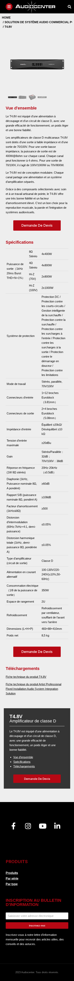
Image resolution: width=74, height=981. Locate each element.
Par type (12, 884)
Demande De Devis (37, 225)
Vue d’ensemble (23, 757)
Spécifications (22, 761)
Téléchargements (24, 766)
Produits (12, 873)
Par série (12, 878)
